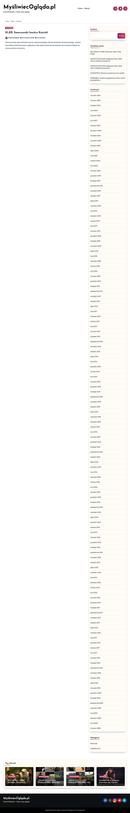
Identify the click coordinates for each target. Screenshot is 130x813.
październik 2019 (96, 186)
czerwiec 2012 (95, 572)
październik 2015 (96, 397)
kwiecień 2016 (95, 367)
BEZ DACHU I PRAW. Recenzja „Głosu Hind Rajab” (16, 782)
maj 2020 (93, 156)
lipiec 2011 (94, 628)
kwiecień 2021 (95, 115)
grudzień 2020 (95, 131)
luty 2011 (93, 653)
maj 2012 (93, 577)
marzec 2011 (95, 648)
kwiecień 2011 (95, 643)
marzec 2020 (95, 161)
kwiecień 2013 (95, 522)
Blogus (70, 810)
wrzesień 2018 (95, 246)
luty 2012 (93, 593)
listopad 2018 (95, 241)
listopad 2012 (95, 547)
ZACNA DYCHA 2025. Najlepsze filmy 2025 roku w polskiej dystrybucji (49, 782)
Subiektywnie (95, 748)
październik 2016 (96, 341)
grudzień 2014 (95, 442)
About (87, 8)
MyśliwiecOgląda (13, 38)
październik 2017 (96, 291)
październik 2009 (96, 703)
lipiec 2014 (94, 462)
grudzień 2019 (95, 176)
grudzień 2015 (95, 387)
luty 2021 (93, 120)
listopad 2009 (95, 698)
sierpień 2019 (95, 196)
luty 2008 (94, 723)
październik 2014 (96, 452)
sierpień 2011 (95, 623)
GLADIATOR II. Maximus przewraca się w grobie (107, 73)
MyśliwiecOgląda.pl (29, 7)
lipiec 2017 (94, 306)
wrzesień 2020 (95, 141)
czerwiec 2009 (95, 708)
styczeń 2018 (95, 276)
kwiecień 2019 (95, 216)
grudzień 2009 (95, 693)
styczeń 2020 (95, 171)
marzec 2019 (95, 221)
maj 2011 (93, 638)
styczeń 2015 (95, 437)
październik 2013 (96, 507)
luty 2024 (94, 110)
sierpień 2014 (95, 457)
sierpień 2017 (95, 301)
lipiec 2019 (94, 201)
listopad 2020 (95, 136)
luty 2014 (93, 487)
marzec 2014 (95, 482)
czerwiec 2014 (95, 467)
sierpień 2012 (95, 562)
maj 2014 (93, 472)
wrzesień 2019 (95, 191)
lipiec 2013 (94, 517)
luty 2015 (93, 432)
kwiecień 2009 (95, 718)
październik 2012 (96, 552)
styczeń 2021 (95, 125)
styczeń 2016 (95, 382)
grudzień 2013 (95, 497)
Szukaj (93, 29)
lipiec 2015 (94, 412)
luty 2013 (93, 532)
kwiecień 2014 (95, 477)
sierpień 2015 (95, 407)
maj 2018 (93, 256)
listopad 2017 (95, 286)
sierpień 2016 (95, 351)
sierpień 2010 (95, 678)
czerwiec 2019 (95, 206)
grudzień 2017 (95, 281)
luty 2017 (93, 326)
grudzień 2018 (95, 236)
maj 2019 (93, 211)
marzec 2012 (95, 588)
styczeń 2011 (95, 658)
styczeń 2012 (95, 598)
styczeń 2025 (95, 100)
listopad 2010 (95, 663)
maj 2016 (93, 362)
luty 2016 (93, 377)
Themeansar (80, 810)
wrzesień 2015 (95, 402)
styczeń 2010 (95, 688)
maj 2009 (93, 713)
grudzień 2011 (95, 603)
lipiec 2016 (94, 357)
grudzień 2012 (95, 542)
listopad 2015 (95, 392)
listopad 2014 (95, 447)
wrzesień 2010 (95, 673)
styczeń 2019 (95, 231)
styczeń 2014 (95, 492)
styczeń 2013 (95, 537)
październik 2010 (96, 668)
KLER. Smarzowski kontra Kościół (26, 32)
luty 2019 (93, 226)
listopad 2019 (95, 181)
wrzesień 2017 (95, 296)
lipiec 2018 (94, 251)
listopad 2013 (95, 502)
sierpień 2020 (95, 146)
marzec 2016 (95, 372)
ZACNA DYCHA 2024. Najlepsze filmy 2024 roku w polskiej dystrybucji (79, 782)
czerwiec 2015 (95, 417)
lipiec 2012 (94, 567)
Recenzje (9, 28)
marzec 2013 (95, 527)
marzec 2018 (95, 266)
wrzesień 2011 (95, 618)
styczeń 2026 (95, 95)
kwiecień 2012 (95, 583)
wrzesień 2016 (95, 346)
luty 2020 (94, 166)
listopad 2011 (95, 608)
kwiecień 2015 (95, 422)
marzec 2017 (95, 321)
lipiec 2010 (94, 683)
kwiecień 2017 (95, 316)
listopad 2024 (95, 105)
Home (80, 8)
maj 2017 (93, 311)
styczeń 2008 (95, 728)
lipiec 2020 (94, 151)
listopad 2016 (95, 336)
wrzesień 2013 (95, 512)
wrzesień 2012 (95, 557)
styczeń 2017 (95, 331)
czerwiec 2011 (95, 633)
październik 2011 (96, 613)
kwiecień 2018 (95, 261)
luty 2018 (93, 271)
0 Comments (41, 38)
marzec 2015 (95, 427)
